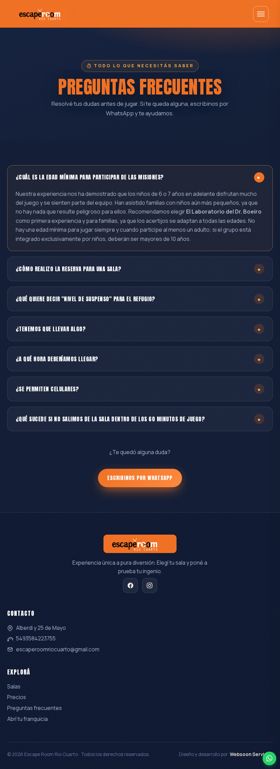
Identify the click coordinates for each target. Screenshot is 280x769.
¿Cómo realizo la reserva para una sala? (138, 268)
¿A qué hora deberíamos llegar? (138, 358)
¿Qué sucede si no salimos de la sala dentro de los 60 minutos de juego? (138, 418)
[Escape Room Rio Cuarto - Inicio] (44, 13)
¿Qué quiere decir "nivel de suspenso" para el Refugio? (138, 298)
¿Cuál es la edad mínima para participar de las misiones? (140, 177)
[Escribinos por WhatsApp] (269, 758)
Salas (13, 686)
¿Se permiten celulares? (138, 388)
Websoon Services (251, 754)
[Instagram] (149, 585)
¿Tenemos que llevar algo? (138, 328)
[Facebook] (130, 585)
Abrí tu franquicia (27, 719)
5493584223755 (36, 638)
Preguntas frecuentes (34, 708)
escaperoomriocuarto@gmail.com (57, 649)
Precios (16, 697)
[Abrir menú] (261, 14)
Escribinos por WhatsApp (139, 478)
